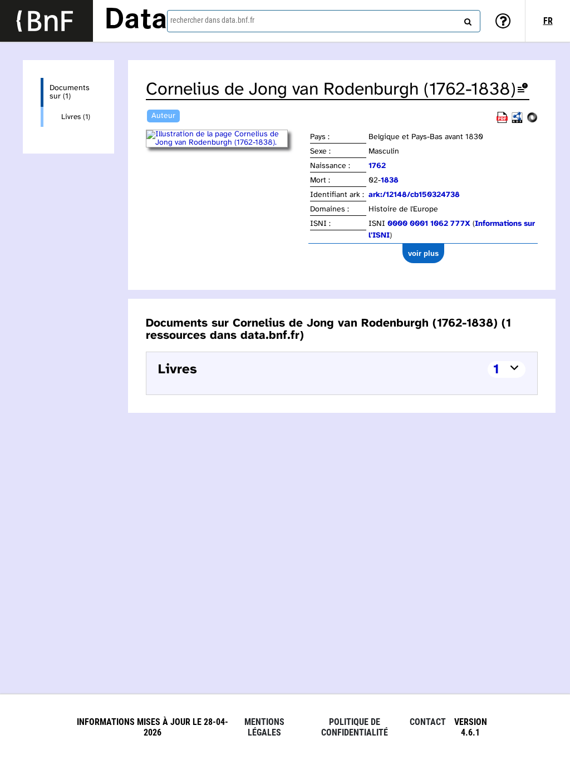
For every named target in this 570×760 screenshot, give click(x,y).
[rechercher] (466, 19)
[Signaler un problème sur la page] (522, 90)
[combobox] (323, 21)
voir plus (423, 253)
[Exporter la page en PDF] (502, 121)
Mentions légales (264, 727)
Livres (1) (75, 117)
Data (136, 20)
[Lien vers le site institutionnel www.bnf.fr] (46, 21)
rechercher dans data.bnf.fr (212, 20)
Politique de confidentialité (354, 727)
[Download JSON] (532, 121)
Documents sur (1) (70, 92)
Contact (428, 722)
